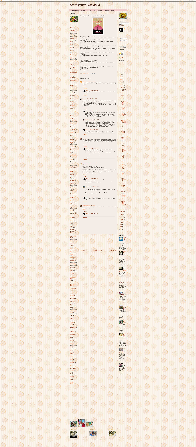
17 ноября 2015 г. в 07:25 (93, 138)
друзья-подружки (73, 110)
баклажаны (72, 35)
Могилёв (71, 187)
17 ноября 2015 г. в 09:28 (94, 90)
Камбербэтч (72, 143)
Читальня (83, 10)
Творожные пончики (123, 138)
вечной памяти (72, 55)
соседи (71, 318)
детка (71, 98)
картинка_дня (72, 146)
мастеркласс (72, 180)
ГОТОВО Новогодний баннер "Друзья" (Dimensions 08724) (123, 113)
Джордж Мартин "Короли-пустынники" (123, 98)
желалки (71, 115)
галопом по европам (73, 72)
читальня (71, 366)
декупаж (71, 94)
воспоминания (72, 58)
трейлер (71, 346)
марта (122, 219)
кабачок (71, 139)
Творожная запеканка (123, 132)
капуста (71, 145)
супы (71, 337)
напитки (71, 204)
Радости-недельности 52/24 (123, 199)
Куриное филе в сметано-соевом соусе (123, 161)
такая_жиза (72, 341)
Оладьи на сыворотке (123, 186)
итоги (71, 135)
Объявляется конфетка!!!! (124, 322)
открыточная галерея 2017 (72, 230)
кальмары (71, 142)
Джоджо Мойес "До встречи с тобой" (123, 146)
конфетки (71, 159)
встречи (71, 63)
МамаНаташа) (85, 98)
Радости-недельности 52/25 (123, 179)
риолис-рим (72, 301)
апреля (122, 217)
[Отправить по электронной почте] (91, 73)
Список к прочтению (97, 10)
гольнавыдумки (72, 77)
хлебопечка (72, 362)
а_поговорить (72, 30)
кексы (71, 151)
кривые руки (72, 164)
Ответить (84, 86)
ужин (71, 350)
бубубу (71, 47)
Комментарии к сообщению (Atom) (91, 252)
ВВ (70, 54)
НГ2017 (71, 210)
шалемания (72, 370)
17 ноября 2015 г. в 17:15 (90, 205)
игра (70, 126)
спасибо (71, 324)
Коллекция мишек (73, 155)
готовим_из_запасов (73, 80)
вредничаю (72, 60)
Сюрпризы (72, 340)
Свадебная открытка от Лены (123, 189)
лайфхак (71, 171)
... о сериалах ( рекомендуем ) (121, 282)
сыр (70, 338)
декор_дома (72, 92)
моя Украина (72, 193)
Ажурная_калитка (73, 31)
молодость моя (72, 190)
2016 (121, 82)
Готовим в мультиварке (109, 10)
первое (71, 240)
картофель (72, 148)
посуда (71, 261)
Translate (122, 25)
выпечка (71, 64)
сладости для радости (72, 312)
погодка (71, 254)
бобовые (71, 44)
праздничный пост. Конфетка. (124, 294)
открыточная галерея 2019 (72, 234)
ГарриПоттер (72, 74)
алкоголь (71, 34)
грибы (71, 86)
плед (71, 251)
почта (71, 266)
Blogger (100, 439)
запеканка (71, 125)
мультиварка (72, 197)
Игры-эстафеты (72, 129)
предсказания (72, 269)
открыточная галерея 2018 (72, 232)
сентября (122, 209)
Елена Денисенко (86, 138)
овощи (71, 223)
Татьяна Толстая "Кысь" (122, 135)
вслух (71, 61)
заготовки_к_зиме (73, 119)
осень (71, 224)
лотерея (71, 175)
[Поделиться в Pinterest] (95, 73)
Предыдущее (113, 250)
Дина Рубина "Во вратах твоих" (123, 108)
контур (71, 157)
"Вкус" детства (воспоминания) (123, 125)
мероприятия (72, 183)
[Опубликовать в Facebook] (94, 73)
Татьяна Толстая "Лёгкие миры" (122, 173)
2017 (121, 81)
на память (71, 201)
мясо (71, 200)
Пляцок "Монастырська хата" (123, 183)
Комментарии (122, 40)
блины (71, 41)
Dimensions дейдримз (72, 383)
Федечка (84, 205)
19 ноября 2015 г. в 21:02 (94, 129)
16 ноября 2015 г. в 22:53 (91, 81)
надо (71, 203)
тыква (71, 347)
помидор (71, 258)
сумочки (71, 335)
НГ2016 (71, 209)
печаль (71, 241)
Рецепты (89, 10)
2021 (121, 74)
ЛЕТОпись (72, 174)
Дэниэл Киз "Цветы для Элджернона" (123, 122)
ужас (71, 349)
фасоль (71, 352)
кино (71, 152)
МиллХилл (72, 184)
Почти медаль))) (123, 176)
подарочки (72, 255)
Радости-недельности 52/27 (123, 118)
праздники (72, 267)
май (70, 177)
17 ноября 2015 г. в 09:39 (94, 178)
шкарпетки (72, 376)
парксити (71, 238)
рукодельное (72, 305)
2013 (121, 226)
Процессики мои (73, 282)
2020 (121, 76)
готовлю (71, 85)
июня (122, 214)
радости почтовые (73, 290)
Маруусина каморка (85, 5)
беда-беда (72, 38)
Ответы (85, 88)
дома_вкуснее (72, 105)
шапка (71, 372)
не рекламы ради (73, 212)
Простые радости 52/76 (124, 307)
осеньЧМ (71, 226)
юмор (71, 379)
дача (71, 91)
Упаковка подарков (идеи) (123, 93)
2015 (121, 84)
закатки (71, 122)
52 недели (72, 27)
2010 (121, 229)
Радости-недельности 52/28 (123, 89)
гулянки (71, 89)
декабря (122, 85)
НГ (70, 207)
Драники (122, 95)
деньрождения (72, 95)
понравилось (72, 260)
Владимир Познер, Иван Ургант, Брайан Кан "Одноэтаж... (123, 194)
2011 (121, 227)
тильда (71, 343)
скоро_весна (72, 310)
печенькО (71, 245)
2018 (121, 79)
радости (71, 286)
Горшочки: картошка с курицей (123, 167)
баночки (71, 37)
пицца (71, 248)
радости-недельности (72, 293)
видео (71, 57)
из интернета (72, 132)
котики (71, 163)
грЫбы (124, 363)
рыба (71, 307)
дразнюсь (71, 106)
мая (122, 216)
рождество (72, 302)
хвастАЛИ (72, 356)
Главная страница (75, 10)
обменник (71, 221)
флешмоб (71, 353)
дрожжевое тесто (73, 108)
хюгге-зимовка (72, 363)
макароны (71, 178)
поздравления (72, 257)
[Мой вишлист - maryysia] (121, 54)
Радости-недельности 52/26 (123, 150)
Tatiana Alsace (87, 186)
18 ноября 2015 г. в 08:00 (95, 186)
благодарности (72, 40)
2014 (121, 224)
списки (71, 326)
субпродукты (72, 334)
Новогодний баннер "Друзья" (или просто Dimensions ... (123, 203)
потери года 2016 (73, 263)
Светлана (84, 81)
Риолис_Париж (72, 298)
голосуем (71, 76)
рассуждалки (72, 295)
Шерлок (71, 373)
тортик (71, 344)
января (122, 222)
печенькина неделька (72, 243)
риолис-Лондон (72, 299)
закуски (71, 123)
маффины (71, 181)
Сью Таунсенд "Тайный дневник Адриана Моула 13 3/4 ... (123, 103)
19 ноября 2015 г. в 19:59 (95, 119)
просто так (72, 273)
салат (71, 308)
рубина (71, 304)
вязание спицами (73, 69)
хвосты (71, 359)
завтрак (71, 118)
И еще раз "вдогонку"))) (123, 165)
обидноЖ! (71, 220)
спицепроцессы (72, 327)
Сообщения (122, 38)
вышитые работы (73, 67)
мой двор (71, 189)
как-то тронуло (72, 140)
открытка (71, 227)
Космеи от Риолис (73, 160)
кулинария (72, 166)
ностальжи (72, 217)
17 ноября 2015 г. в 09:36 (94, 148)
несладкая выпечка (73, 213)
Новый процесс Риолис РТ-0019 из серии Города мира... (123, 156)
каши (71, 149)
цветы (71, 365)
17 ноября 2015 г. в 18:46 (94, 213)
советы (71, 315)
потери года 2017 (73, 264)
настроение (72, 206)
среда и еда (72, 331)
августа (122, 211)
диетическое (72, 101)
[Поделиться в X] (93, 73)
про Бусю (71, 270)
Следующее (82, 250)
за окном (71, 116)
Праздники (123, 170)
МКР (71, 186)
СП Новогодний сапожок (72, 323)
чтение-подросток (73, 368)
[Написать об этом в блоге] (92, 73)
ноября (122, 87)
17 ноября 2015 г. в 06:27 (92, 98)
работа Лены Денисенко (72, 285)
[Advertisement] (98, 242)
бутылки (71, 50)
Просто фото (123, 191)
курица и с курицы (73, 167)
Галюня (86, 90)
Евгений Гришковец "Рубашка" (123, 129)
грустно (71, 88)
